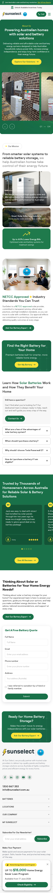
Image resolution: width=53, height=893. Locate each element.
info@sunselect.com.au (15, 789)
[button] (22, 549)
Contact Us (13, 418)
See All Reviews (25, 560)
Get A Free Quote (44, 2)
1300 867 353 (10, 786)
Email (7, 649)
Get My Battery (25, 364)
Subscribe (42, 838)
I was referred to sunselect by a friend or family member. (26, 687)
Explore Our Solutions (25, 61)
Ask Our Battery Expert (16, 328)
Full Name (9, 637)
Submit (26, 696)
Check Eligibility (24, 884)
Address (9, 673)
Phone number (11, 661)
